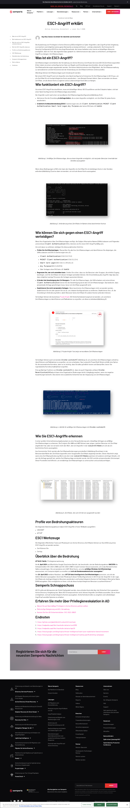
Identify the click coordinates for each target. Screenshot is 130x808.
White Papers (80, 707)
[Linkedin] (18, 800)
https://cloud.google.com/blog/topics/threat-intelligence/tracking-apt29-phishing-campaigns (70, 635)
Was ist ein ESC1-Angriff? (19, 36)
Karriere (106, 693)
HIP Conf (87, 6)
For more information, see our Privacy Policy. (30, 806)
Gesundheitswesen (82, 723)
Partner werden (80, 760)
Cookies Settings (87, 804)
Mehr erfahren (16, 62)
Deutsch (116, 6)
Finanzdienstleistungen (83, 720)
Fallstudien (79, 693)
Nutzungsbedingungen (114, 801)
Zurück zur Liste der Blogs (65, 18)
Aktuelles (106, 731)
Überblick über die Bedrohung (20, 56)
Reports (78, 700)
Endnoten (15, 65)
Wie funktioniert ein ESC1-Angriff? (21, 39)
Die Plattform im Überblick (56, 689)
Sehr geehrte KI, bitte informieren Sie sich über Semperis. (111, 712)
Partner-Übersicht (81, 747)
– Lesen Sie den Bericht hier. (65, 2)
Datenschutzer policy (100, 801)
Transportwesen (81, 737)
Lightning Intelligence (22, 738)
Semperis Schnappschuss (19, 59)
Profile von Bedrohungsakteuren (21, 50)
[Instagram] (22, 800)
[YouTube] (15, 800)
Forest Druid (19, 776)
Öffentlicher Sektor (82, 730)
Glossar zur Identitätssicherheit (85, 696)
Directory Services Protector (24, 691)
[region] (65, 805)
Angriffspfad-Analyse (54, 714)
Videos (78, 703)
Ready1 (17, 758)
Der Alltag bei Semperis (110, 700)
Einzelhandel (80, 734)
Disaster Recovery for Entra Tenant (26, 712)
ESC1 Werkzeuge (16, 53)
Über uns (106, 689)
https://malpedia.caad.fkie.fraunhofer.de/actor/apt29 (56, 628)
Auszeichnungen (108, 724)
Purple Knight (65, 297)
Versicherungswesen (82, 727)
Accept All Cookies (112, 804)
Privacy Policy (102, 657)
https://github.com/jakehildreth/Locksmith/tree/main (56, 622)
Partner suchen (80, 756)
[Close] (127, 805)
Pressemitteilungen (109, 728)
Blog (81, 6)
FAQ (104, 703)
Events (105, 696)
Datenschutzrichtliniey (88, 792)
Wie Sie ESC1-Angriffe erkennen (21, 47)
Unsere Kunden (53, 693)
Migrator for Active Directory (24, 748)
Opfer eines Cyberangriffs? (111, 739)
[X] (11, 800)
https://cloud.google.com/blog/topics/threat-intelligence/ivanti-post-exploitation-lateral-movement (73, 632)
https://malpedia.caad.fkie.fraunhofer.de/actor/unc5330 (57, 625)
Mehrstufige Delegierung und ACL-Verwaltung (53, 609)
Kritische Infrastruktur (83, 717)
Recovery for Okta (20, 720)
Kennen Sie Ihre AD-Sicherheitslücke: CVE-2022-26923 (56, 612)
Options (99, 804)
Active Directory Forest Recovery (25, 701)
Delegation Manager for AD (23, 728)
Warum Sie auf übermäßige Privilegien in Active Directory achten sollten (62, 606)
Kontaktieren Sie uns (98, 6)
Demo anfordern (108, 736)
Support (109, 6)
